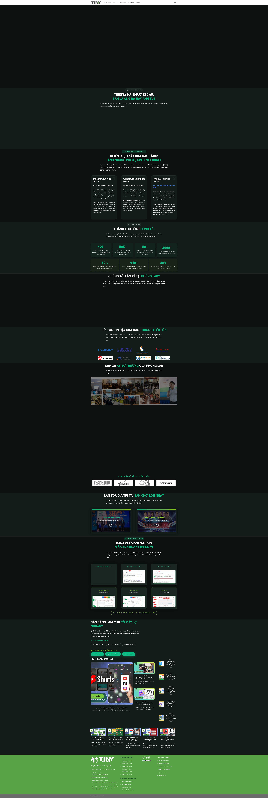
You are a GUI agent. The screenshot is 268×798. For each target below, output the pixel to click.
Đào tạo (122, 2)
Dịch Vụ (115, 2)
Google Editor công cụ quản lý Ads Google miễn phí (170, 664)
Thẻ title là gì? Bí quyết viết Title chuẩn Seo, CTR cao (144, 703)
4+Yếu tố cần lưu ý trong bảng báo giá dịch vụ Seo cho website (144, 678)
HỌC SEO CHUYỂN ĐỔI (113, 654)
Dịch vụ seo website (164, 773)
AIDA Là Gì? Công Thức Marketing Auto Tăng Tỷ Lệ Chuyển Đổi (133, 739)
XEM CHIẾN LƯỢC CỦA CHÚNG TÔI (47, 58)
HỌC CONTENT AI (128, 654)
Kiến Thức (130, 2)
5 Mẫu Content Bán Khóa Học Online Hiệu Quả (98, 738)
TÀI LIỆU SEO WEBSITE (113, 644)
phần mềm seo (108, 788)
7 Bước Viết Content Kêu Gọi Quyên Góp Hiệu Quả (116, 738)
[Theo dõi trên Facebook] (144, 757)
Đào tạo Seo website (164, 763)
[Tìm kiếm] (175, 2)
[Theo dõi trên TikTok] (146, 757)
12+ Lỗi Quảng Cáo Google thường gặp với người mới (171, 691)
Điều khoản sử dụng (126, 787)
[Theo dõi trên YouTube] (149, 757)
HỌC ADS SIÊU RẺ (97, 654)
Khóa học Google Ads (164, 760)
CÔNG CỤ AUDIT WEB (129, 644)
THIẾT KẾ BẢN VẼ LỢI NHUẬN (24, 58)
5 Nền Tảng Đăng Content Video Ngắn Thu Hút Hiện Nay (111, 708)
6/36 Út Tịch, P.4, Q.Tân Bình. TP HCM (105, 769)
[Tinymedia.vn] (96, 2)
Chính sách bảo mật (126, 784)
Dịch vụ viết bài (162, 775)
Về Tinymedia (107, 2)
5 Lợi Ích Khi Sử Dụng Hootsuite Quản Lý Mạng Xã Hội (167, 739)
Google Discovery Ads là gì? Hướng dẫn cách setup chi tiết (171, 677)
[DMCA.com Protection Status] (148, 760)
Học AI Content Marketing (165, 766)
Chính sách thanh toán (127, 781)
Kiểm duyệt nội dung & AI (128, 790)
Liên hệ (138, 2)
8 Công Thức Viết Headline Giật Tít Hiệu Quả (150, 739)
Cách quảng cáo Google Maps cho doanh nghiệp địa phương (171, 718)
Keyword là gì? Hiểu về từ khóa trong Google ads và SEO (171, 704)
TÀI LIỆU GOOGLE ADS (98, 644)
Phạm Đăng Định (105, 780)
